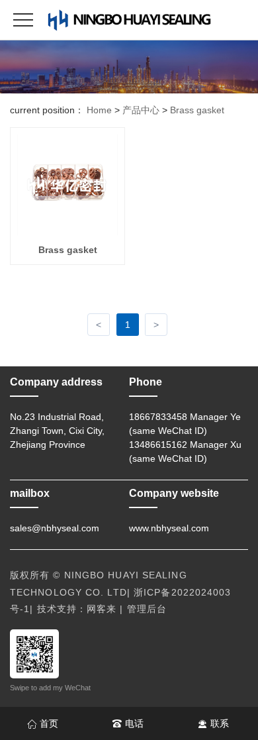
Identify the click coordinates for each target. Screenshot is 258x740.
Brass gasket (197, 110)
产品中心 (140, 110)
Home (99, 110)
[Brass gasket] (67, 184)
